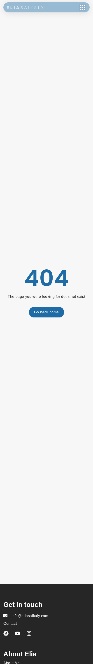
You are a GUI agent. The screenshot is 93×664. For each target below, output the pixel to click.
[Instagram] (29, 633)
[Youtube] (17, 633)
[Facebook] (6, 633)
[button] (82, 7)
